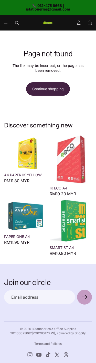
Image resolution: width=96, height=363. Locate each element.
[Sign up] (84, 297)
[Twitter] (57, 355)
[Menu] (6, 23)
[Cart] (89, 22)
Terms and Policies (48, 344)
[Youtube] (39, 355)
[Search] (17, 22)
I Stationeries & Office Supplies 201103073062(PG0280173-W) (43, 331)
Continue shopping (48, 89)
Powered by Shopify (71, 333)
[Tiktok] (48, 355)
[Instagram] (30, 355)
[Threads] (66, 355)
